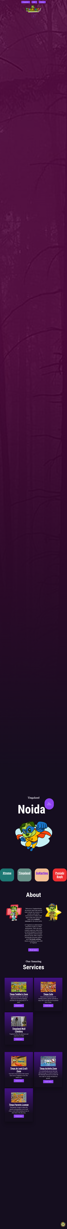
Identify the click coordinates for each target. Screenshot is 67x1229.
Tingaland (24, 873)
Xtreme (7, 873)
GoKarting (42, 873)
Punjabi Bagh (59, 874)
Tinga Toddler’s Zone (19, 994)
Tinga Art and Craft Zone (18, 1070)
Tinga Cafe (48, 994)
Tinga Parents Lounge (19, 1104)
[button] (25, 2)
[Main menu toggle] (33, 16)
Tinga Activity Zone (48, 1068)
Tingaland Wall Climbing (18, 1030)
